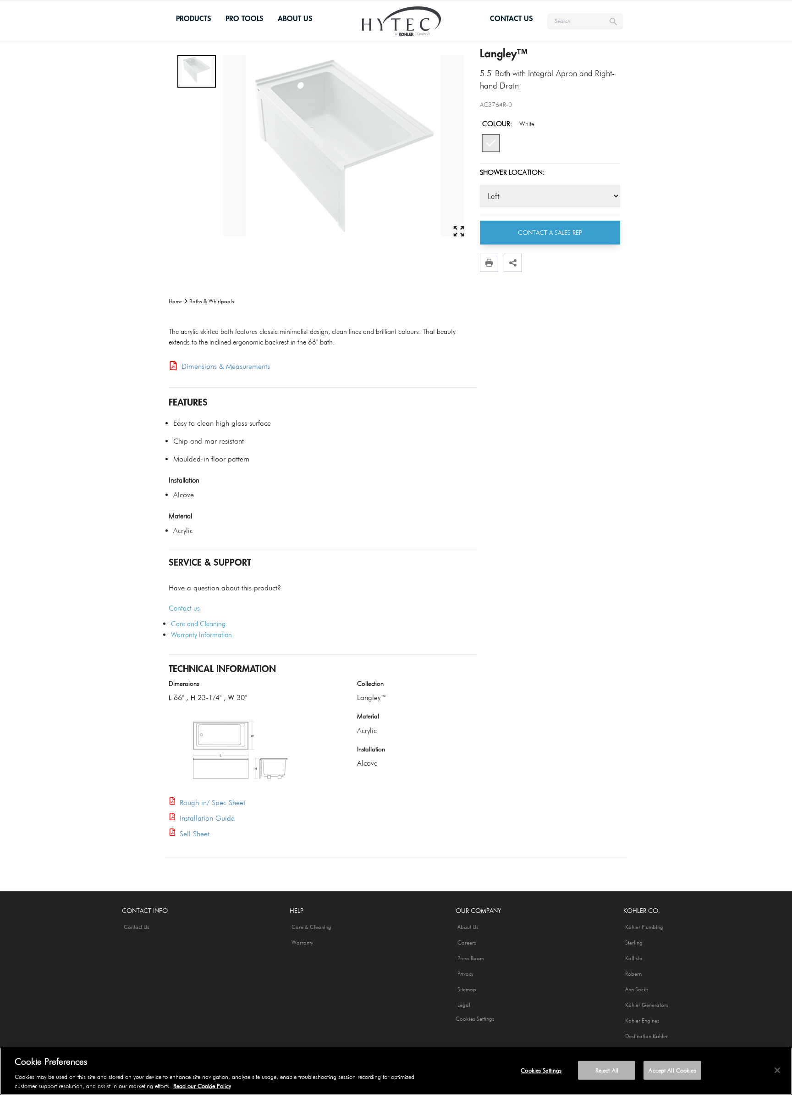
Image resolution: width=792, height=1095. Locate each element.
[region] (396, 1071)
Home (175, 301)
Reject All (606, 1070)
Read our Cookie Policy (202, 1085)
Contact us (184, 608)
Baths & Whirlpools (211, 301)
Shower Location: (512, 172)
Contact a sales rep (550, 232)
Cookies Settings (475, 1018)
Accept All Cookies (672, 1070)
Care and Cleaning (198, 624)
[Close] (777, 1070)
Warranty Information (201, 635)
